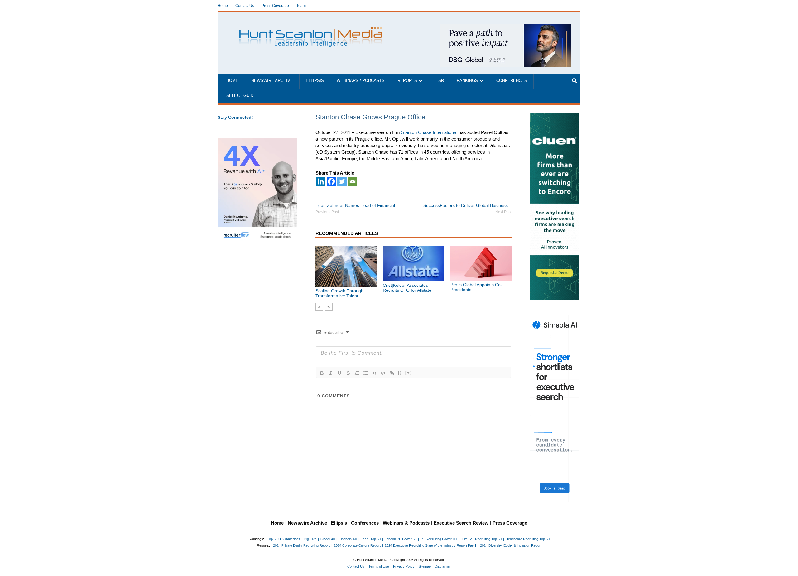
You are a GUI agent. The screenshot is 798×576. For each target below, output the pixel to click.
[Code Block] (383, 373)
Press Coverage (275, 5)
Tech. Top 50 (371, 539)
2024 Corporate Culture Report (357, 545)
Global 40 (327, 539)
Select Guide (241, 96)
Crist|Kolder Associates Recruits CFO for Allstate (407, 288)
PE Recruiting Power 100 (439, 539)
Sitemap (425, 566)
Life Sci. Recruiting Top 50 (482, 539)
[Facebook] (331, 181)
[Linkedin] (320, 181)
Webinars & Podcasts (406, 523)
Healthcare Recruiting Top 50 (528, 539)
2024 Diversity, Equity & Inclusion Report (510, 545)
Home (223, 5)
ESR (439, 81)
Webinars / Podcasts (361, 81)
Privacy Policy (404, 566)
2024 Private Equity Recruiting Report (301, 545)
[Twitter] (342, 181)
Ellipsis (315, 81)
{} (400, 372)
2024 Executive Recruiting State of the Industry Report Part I (430, 545)
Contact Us (244, 5)
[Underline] (339, 373)
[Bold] (322, 373)
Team (301, 5)
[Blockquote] (374, 373)
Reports (407, 81)
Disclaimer (443, 566)
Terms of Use (378, 566)
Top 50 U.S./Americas (283, 539)
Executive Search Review (461, 523)
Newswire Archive (272, 81)
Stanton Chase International (429, 132)
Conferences (511, 81)
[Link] (391, 373)
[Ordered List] (357, 373)
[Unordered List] (365, 373)
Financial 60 (348, 539)
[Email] (352, 181)
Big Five (310, 539)
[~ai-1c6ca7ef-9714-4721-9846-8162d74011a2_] (505, 27)
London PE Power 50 (400, 539)
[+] (408, 372)
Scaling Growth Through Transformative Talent (339, 293)
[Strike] (348, 373)
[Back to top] (789, 567)
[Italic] (330, 373)
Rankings (467, 81)
